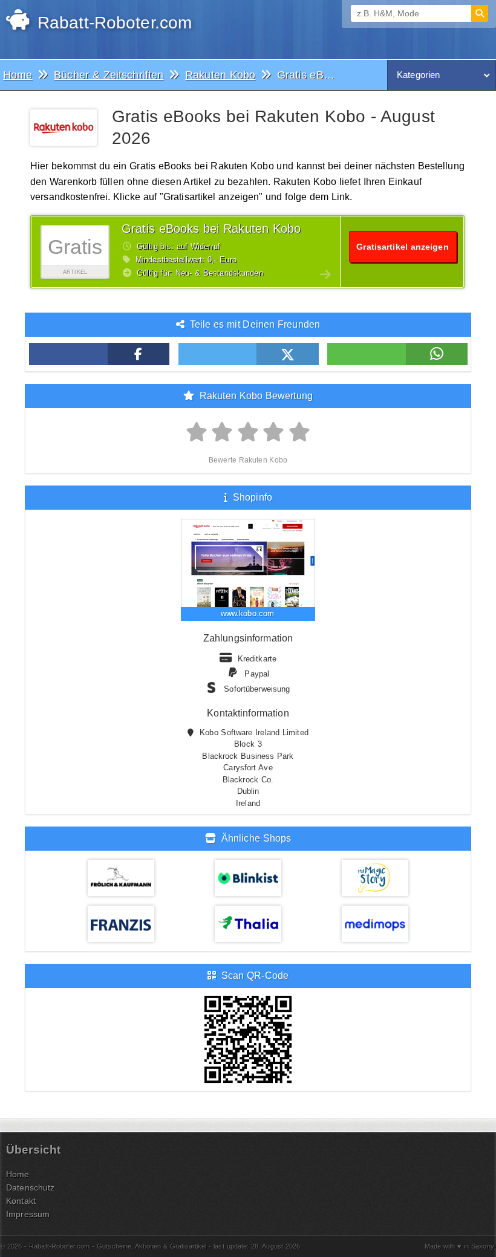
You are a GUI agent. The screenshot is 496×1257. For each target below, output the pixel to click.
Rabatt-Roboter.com (112, 22)
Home (18, 1174)
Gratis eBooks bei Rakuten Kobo (211, 228)
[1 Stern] (197, 433)
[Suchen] (479, 13)
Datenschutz (30, 1187)
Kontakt (21, 1201)
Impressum (28, 1214)
